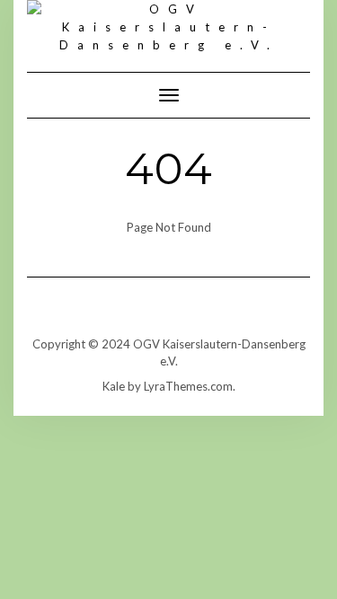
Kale (113, 386)
